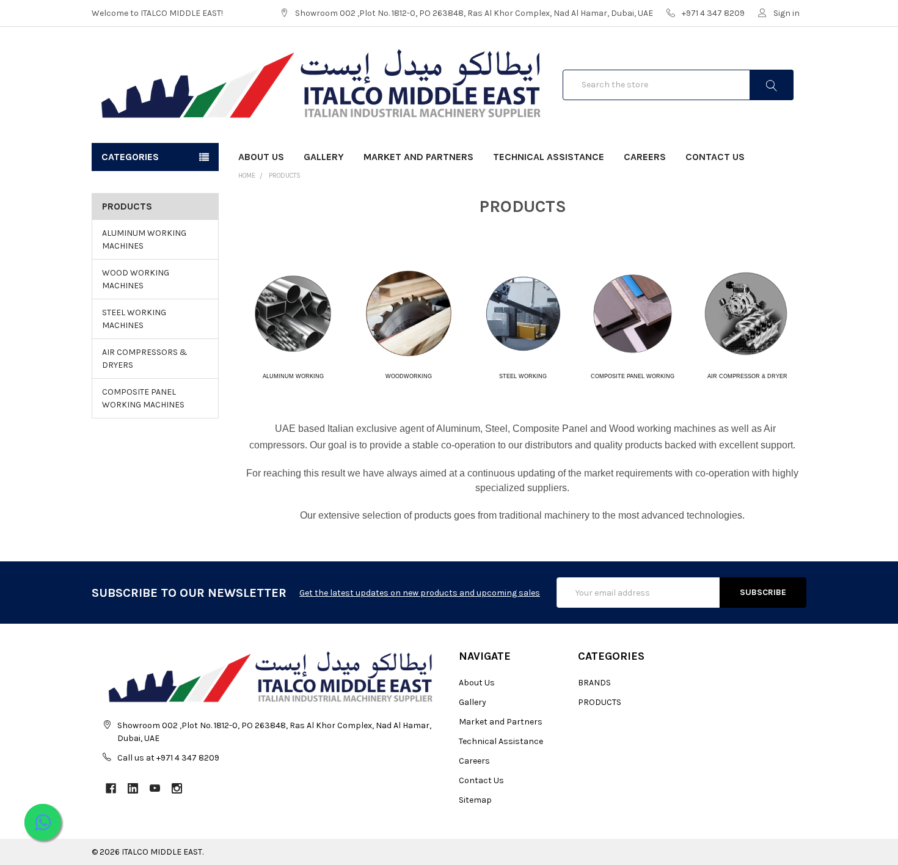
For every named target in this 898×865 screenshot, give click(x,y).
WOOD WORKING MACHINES (135, 279)
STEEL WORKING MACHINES (134, 318)
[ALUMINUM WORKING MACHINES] (293, 312)
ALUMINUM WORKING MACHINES (144, 239)
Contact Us (715, 156)
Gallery (324, 156)
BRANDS (594, 682)
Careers (645, 156)
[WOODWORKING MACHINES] (409, 312)
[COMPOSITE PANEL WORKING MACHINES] (632, 312)
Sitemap (475, 800)
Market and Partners (418, 156)
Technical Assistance (548, 156)
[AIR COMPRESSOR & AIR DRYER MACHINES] (746, 312)
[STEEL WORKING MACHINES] (523, 313)
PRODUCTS (285, 176)
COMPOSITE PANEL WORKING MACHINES (143, 398)
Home (246, 176)
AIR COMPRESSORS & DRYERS (145, 358)
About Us (261, 156)
